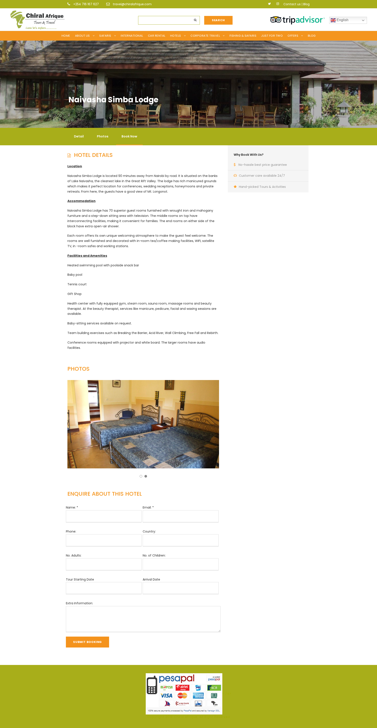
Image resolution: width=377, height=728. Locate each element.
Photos (102, 136)
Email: (148, 507)
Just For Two (272, 36)
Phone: (71, 531)
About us (82, 36)
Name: (72, 507)
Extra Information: (79, 603)
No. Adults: (73, 555)
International (132, 36)
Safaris (105, 36)
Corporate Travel (205, 36)
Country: (149, 531)
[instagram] (277, 4)
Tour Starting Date (80, 579)
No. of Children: (154, 555)
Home (66, 36)
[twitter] (269, 4)
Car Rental (156, 36)
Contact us (292, 4)
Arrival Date (151, 579)
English (342, 20)
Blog (306, 4)
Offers (293, 36)
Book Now (129, 136)
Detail (79, 136)
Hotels (175, 36)
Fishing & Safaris (243, 36)
